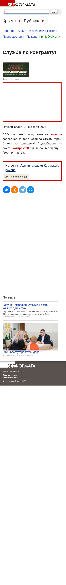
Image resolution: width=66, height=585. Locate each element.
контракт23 (21, 148)
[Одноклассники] (14, 189)
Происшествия (13, 36)
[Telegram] (22, 189)
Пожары (32, 36)
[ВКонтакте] (6, 189)
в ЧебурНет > (50, 36)
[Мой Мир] (30, 189)
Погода (52, 30)
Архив (22, 30)
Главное (9, 30)
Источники (36, 30)
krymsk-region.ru (15, 79)
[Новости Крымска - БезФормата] (18, 4)
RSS (24, 381)
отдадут (56, 134)
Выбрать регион (10, 377)
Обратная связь (10, 375)
